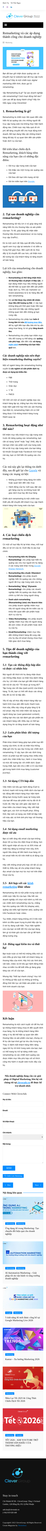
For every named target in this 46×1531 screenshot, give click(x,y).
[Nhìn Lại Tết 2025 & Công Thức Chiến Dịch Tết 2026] (23, 1378)
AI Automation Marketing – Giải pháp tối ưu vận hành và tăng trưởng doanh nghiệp (22, 1275)
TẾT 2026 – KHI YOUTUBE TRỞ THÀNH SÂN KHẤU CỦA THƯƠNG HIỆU (21, 1443)
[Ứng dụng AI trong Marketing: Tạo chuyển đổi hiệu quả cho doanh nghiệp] (23, 1208)
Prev (9, 1185)
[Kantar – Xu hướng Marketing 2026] (23, 1339)
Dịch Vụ (6, 3)
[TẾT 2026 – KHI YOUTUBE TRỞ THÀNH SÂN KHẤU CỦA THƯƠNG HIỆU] (23, 1420)
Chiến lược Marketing (14, 1176)
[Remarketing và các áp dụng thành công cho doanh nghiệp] (23, 58)
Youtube (19, 1435)
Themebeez (22, 1525)
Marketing (8, 42)
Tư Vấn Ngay (16, 3)
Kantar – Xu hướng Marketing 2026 (22, 1359)
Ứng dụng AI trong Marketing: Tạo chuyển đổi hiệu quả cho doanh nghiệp (22, 1231)
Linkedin (11, 7)
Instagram (7, 7)
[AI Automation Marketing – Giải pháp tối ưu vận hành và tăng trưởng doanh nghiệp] (23, 1252)
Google (33, 470)
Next (37, 1185)
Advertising (10, 1223)
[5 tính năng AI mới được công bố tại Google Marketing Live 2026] (23, 1297)
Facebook (3, 7)
